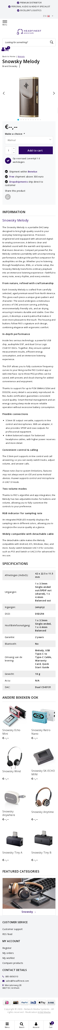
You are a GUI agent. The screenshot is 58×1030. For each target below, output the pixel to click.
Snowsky (13, 66)
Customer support (12, 929)
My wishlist (8, 958)
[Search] (52, 42)
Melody (21, 56)
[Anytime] (43, 797)
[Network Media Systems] (29, 31)
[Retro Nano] (43, 716)
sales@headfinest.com (17, 981)
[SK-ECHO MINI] (43, 757)
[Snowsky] (29, 893)
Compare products (12, 963)
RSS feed (7, 934)
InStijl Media (44, 1012)
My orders (8, 953)
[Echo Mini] (14, 716)
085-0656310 (11, 976)
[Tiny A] (14, 838)
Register (7, 948)
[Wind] (14, 757)
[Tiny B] (43, 838)
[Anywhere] (14, 797)
